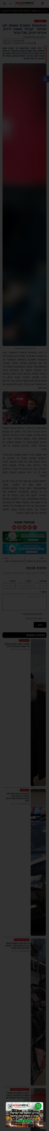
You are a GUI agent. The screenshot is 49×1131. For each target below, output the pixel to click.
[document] (24, 565)
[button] (10, 1106)
